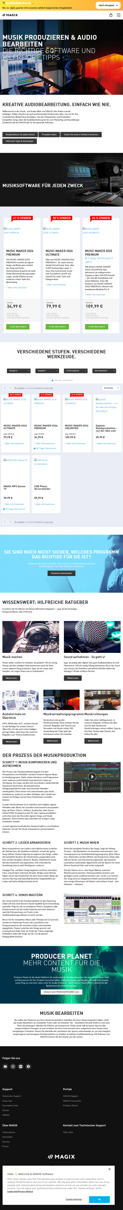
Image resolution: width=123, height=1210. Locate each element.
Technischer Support (11, 1096)
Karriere (6, 1142)
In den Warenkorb (18, 327)
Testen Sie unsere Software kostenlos (81, 135)
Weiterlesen (11, 678)
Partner (5, 1110)
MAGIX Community (72, 1101)
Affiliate (6, 1115)
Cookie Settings (74, 1199)
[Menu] (118, 15)
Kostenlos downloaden (61, 573)
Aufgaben (41, 371)
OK (99, 1199)
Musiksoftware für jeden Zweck (20, 135)
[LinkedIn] (21, 1066)
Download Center (10, 1106)
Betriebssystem (101, 371)
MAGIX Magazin (70, 1096)
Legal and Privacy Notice (20, 1191)
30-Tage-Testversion (15, 509)
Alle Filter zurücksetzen (64, 380)
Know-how (7, 1101)
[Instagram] (13, 1066)
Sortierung (108, 388)
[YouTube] (5, 1066)
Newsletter (7, 1137)
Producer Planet (70, 1106)
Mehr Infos (68, 1132)
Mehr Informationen (17, 287)
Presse (5, 1146)
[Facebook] (28, 1066)
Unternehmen (8, 1132)
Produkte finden (49, 135)
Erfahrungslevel (72, 371)
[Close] (109, 1169)
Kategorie (13, 371)
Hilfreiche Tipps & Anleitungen (19, 141)
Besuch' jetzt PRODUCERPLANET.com (61, 992)
